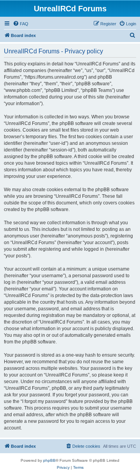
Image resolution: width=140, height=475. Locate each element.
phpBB (49, 460)
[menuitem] (20, 23)
